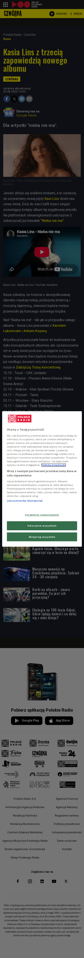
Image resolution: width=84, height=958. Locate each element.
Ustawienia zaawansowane (42, 514)
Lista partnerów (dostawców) (24, 501)
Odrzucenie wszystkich (42, 525)
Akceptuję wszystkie (42, 537)
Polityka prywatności (53, 465)
